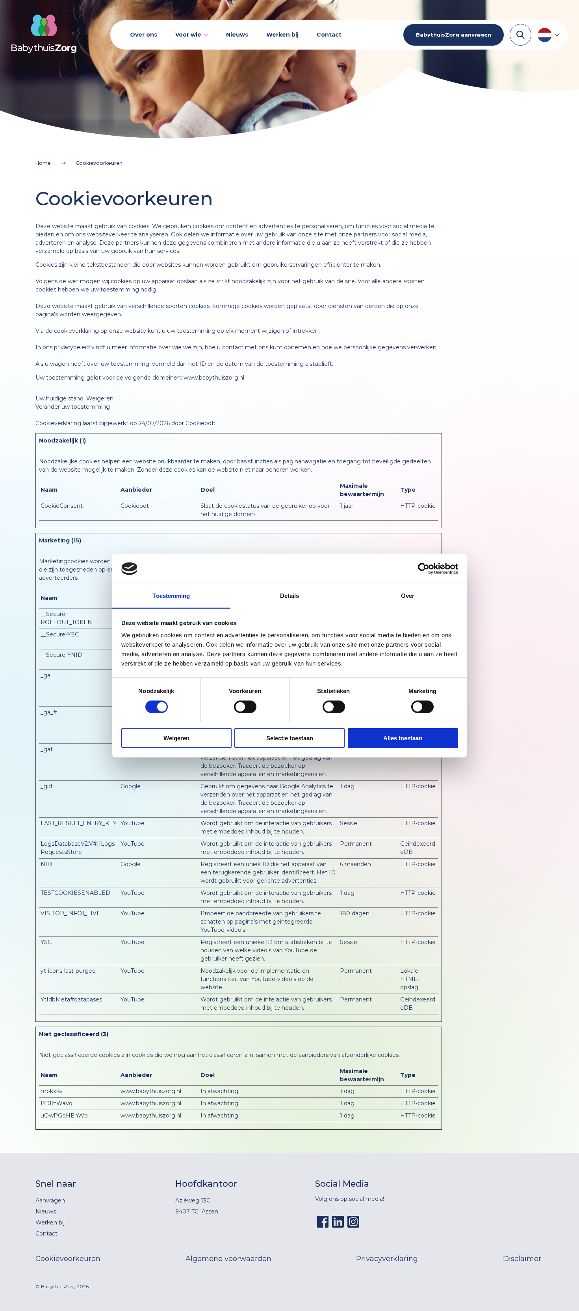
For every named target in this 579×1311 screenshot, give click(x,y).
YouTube (133, 823)
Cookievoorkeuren (67, 1258)
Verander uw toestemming (72, 406)
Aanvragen (50, 1200)
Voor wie (188, 34)
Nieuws (237, 34)
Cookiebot (200, 423)
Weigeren (176, 738)
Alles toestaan (402, 738)
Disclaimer (522, 1258)
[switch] (245, 706)
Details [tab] (289, 595)
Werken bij (282, 34)
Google (131, 786)
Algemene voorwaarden (228, 1258)
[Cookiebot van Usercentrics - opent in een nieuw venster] (423, 569)
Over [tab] (407, 595)
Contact (329, 34)
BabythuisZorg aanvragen (453, 34)
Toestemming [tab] (171, 595)
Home (43, 163)
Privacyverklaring (387, 1258)
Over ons (143, 34)
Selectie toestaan (289, 738)
